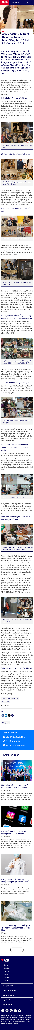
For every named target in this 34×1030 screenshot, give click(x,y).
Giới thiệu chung (8, 995)
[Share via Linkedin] (6, 715)
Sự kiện (6, 968)
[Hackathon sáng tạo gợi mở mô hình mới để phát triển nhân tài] (16, 770)
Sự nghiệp (7, 977)
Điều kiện (8, 1017)
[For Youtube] (19, 1010)
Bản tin (6, 965)
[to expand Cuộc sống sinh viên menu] (30, 990)
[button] (15, 2)
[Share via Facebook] (2, 715)
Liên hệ (6, 980)
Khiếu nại (19, 1019)
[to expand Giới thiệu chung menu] (30, 995)
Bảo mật (14, 1017)
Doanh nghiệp (7, 1004)
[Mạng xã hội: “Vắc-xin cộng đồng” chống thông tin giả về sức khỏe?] (16, 864)
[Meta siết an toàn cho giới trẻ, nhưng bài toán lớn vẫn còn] (16, 816)
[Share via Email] (12, 715)
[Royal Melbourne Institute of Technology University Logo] (4, 2)
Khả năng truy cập (24, 1017)
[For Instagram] (11, 1010)
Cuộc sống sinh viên (9, 990)
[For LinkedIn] (15, 1010)
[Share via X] (9, 715)
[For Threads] (6, 1010)
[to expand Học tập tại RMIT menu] (30, 985)
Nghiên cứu (7, 1000)
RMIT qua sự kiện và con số (15, 745)
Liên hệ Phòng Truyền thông (15, 737)
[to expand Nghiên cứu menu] (30, 999)
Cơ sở (6, 974)
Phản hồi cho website (8, 1019)
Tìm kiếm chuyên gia (13, 741)
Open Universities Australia (9, 1023)
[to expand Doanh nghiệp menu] (30, 1004)
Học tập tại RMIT (8, 986)
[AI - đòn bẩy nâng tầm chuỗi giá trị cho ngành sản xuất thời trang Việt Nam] (16, 911)
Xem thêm (17, 950)
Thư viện (7, 971)
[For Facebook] (2, 1010)
